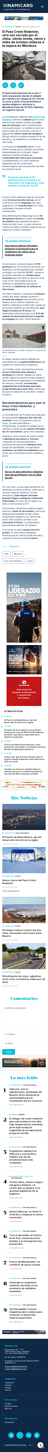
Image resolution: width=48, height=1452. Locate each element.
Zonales (8, 1404)
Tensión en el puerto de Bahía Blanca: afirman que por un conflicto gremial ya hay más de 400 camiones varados (23, 771)
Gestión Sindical (11, 1406)
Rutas (18, 27)
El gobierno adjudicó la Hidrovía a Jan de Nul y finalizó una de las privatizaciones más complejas (22, 1157)
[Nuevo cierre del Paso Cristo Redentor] (24, 860)
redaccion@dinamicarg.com (16, 1366)
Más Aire (8, 1409)
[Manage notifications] (42, 1447)
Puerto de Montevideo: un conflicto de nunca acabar (24, 1263)
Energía (14, 1114)
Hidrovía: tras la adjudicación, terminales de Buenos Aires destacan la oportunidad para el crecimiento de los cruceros (25, 1095)
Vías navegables (22, 833)
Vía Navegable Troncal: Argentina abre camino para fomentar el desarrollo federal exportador (25, 1313)
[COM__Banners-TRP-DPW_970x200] (24, 1062)
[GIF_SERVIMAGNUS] (24, 691)
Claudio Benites (12, 891)
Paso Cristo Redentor (13, 561)
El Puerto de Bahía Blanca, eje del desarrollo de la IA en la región (20, 721)
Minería (22, 1114)
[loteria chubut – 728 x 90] (24, 784)
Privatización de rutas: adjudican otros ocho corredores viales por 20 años (23, 979)
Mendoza (18, 554)
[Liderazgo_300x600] (24, 608)
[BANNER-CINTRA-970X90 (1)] (24, 1332)
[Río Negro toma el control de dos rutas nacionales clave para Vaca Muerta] (24, 910)
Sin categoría (17, 1176)
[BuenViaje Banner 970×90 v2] (24, 18)
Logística (28, 1176)
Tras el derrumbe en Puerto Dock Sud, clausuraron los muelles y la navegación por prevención (25, 1239)
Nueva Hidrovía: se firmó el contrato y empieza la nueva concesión (26, 1214)
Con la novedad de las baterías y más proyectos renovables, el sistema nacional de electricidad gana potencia (24, 746)
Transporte (9, 27)
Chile (5, 423)
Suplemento (9, 1422)
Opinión (8, 1390)
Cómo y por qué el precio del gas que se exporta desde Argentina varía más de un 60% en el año (24, 759)
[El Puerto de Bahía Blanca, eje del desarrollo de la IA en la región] (24, 817)
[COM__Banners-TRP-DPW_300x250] (24, 659)
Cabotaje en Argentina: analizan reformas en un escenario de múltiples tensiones (23, 1287)
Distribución (16, 1178)
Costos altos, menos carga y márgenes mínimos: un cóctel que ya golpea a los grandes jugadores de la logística (26, 1188)
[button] (42, 6)
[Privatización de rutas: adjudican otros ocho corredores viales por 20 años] (24, 956)
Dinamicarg (22, 1445)
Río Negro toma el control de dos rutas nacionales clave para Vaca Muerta (22, 933)
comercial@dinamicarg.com (16, 1369)
